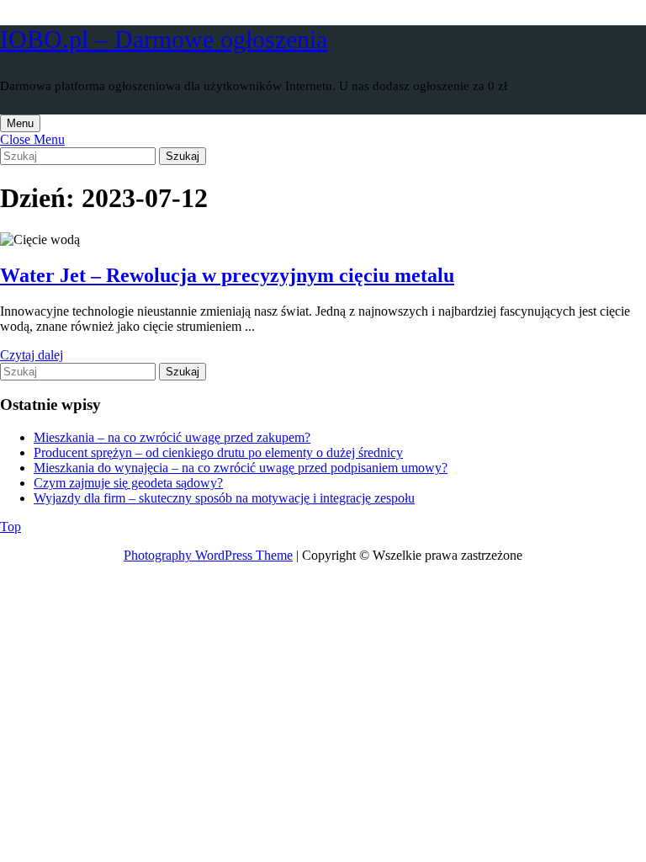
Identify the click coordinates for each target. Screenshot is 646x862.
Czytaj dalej (31, 355)
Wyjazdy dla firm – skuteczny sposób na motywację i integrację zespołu (224, 498)
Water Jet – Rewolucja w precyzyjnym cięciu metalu (227, 275)
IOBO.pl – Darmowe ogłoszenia (163, 39)
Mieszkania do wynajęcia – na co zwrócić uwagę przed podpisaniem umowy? (240, 467)
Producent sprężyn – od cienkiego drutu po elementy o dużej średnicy (218, 452)
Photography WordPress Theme (208, 555)
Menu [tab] (23, 123)
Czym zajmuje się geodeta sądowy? (128, 483)
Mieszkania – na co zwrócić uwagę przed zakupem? (172, 437)
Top (10, 526)
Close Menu (32, 139)
